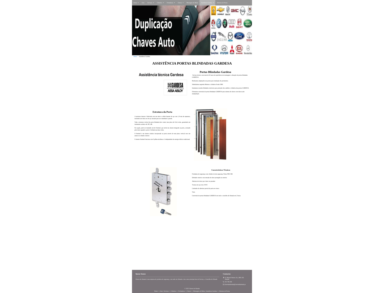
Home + (156, 291)
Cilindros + (174, 291)
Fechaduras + (182, 291)
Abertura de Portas (224, 291)
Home (135, 56)
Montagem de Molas (199, 291)
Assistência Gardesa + (212, 291)
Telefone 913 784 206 (192, 255)
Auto (161, 291)
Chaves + (189, 291)
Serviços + (167, 291)
